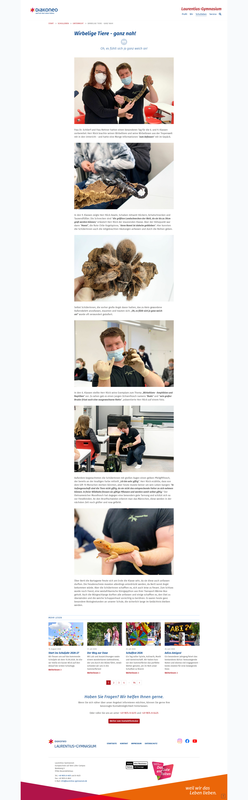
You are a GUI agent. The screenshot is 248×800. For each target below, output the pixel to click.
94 (134, 682)
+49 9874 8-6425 (150, 713)
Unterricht (78, 23)
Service (212, 14)
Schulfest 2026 (134, 652)
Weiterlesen (54, 669)
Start (51, 23)
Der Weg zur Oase (97, 652)
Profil (184, 14)
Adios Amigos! (173, 652)
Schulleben (201, 14)
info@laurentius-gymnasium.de (74, 781)
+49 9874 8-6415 (128, 713)
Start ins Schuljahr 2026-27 (63, 652)
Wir (191, 14)
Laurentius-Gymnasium (201, 9)
